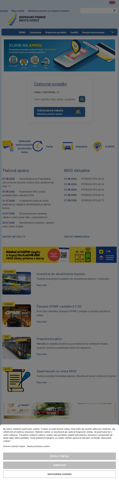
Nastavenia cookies (60, 474)
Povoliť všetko (59, 456)
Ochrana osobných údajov (14, 446)
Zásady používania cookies (38, 446)
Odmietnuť (59, 465)
